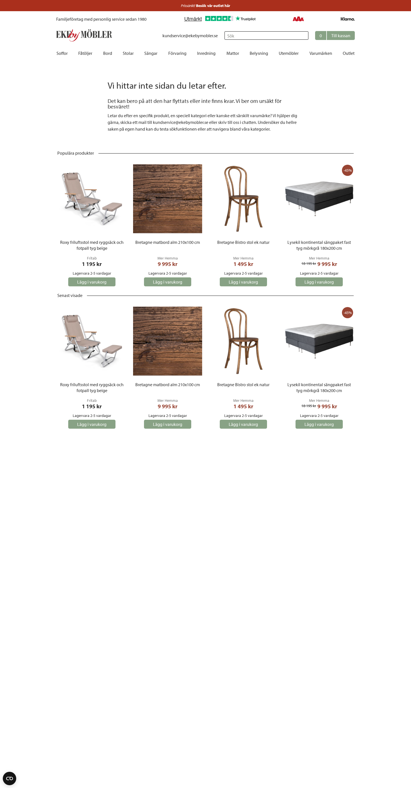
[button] (335, 35)
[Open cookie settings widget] (9, 778)
